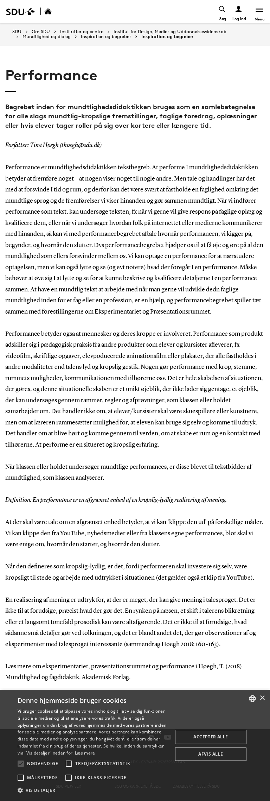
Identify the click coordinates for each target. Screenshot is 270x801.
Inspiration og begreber (106, 36)
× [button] (262, 698)
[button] (21, 764)
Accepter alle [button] (210, 737)
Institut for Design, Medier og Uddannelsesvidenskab (170, 31)
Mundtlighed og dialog (46, 36)
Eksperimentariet (118, 312)
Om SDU (41, 31)
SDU (16, 31)
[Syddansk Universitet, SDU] (20, 11)
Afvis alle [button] (210, 754)
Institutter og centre (81, 31)
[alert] (135, 745)
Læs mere (85, 753)
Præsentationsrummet (180, 312)
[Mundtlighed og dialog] (55, 11)
